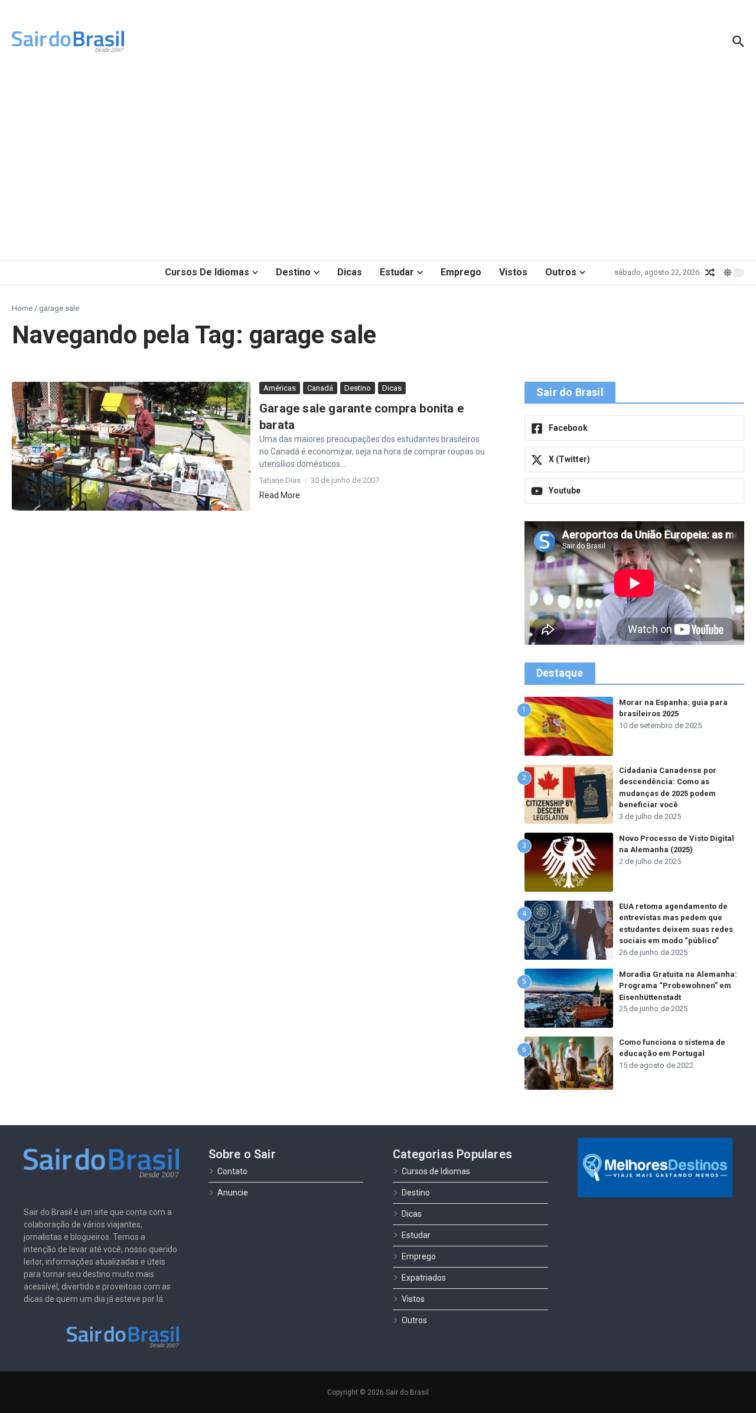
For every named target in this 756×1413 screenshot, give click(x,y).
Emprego (461, 272)
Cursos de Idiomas (207, 272)
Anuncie (232, 1192)
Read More (279, 495)
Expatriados (424, 1277)
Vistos (513, 272)
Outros (560, 272)
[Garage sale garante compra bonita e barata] (131, 446)
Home (22, 308)
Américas (279, 388)
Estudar (397, 272)
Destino (293, 272)
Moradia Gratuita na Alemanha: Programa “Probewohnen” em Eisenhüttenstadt (678, 986)
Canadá (320, 388)
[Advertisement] (378, 165)
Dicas (349, 272)
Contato (232, 1171)
